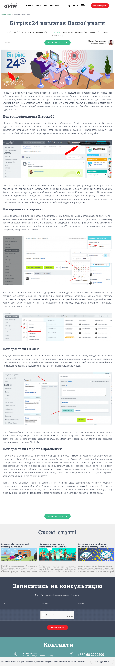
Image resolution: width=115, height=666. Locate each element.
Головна (3, 14)
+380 (91, 654)
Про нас (29, 5)
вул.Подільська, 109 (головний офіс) (37, 655)
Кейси (38, 5)
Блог (45, 5)
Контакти (54, 5)
